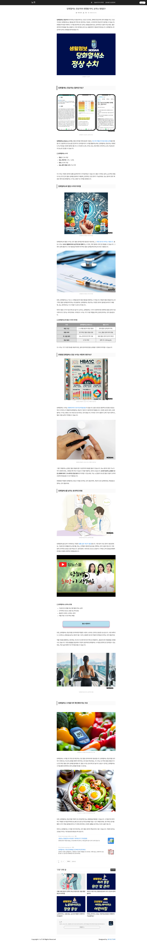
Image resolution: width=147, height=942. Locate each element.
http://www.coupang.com (64, 847)
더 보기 (113, 870)
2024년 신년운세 (110, 2)
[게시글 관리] (63, 861)
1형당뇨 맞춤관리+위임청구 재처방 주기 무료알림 (72, 838)
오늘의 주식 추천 (99, 2)
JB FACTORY (111, 939)
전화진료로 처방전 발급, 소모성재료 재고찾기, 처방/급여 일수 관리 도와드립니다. (79, 840)
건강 (86, 12)
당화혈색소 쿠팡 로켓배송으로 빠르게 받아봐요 (72, 850)
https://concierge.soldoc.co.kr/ (66, 836)
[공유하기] (61, 861)
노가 (60, 922)
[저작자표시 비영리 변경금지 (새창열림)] (74, 861)
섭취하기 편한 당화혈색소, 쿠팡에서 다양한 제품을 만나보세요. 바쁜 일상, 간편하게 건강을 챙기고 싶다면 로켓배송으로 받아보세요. (81, 852)
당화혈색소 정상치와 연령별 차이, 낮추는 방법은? (86, 9)
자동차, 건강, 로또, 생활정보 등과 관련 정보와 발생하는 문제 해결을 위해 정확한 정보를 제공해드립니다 (82, 924)
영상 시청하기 (86, 624)
